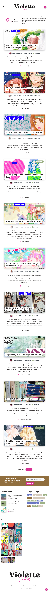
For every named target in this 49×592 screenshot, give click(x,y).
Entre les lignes (37, 495)
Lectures (29, 497)
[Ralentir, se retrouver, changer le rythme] (3, 497)
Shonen (35, 505)
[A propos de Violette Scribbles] (3, 503)
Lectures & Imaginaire (39, 497)
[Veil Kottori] (4, 526)
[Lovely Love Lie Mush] (4, 539)
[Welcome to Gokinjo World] (18, 532)
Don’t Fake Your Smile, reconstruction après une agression (23, 442)
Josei (21, 374)
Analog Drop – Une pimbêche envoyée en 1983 (24, 176)
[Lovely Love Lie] (11, 553)
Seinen (29, 505)
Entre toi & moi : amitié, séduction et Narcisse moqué (22, 46)
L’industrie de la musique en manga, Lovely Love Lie (22, 264)
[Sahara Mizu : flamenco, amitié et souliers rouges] (3, 509)
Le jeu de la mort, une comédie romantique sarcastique (20, 309)
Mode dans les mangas (32, 503)
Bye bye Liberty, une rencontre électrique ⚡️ (24, 89)
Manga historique (31, 500)
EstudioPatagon (29, 588)
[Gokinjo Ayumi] (11, 539)
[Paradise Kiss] (18, 539)
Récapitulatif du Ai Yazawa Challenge (23, 399)
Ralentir (42, 503)
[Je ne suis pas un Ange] (11, 532)
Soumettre (30, 483)
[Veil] (11, 546)
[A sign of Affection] (4, 532)
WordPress (35, 585)
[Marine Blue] (18, 526)
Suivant (29, 469)
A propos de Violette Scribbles (14, 501)
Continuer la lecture (40, 46)
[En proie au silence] (4, 560)
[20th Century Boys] (11, 560)
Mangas (24, 66)
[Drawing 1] (4, 553)
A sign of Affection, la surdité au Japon (23, 221)
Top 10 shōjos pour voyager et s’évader (23, 354)
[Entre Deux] (18, 553)
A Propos (29, 495)
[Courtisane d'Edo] (4, 546)
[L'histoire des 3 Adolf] (11, 526)
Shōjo (27, 66)
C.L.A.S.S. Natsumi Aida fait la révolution (24, 132)
